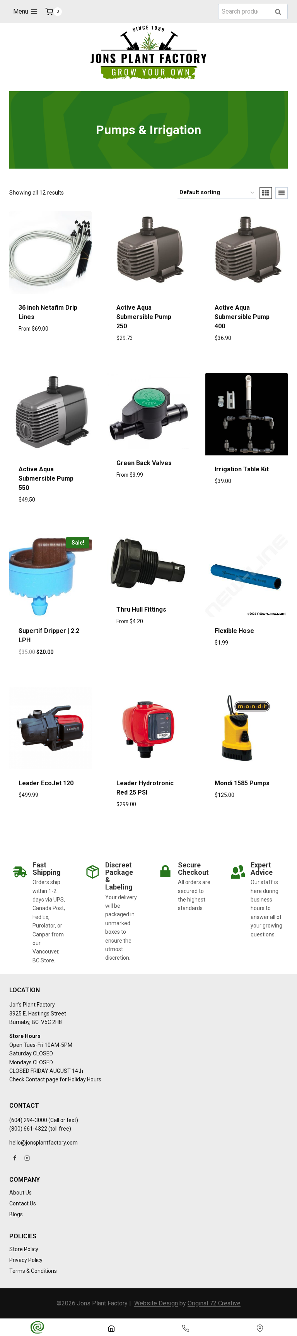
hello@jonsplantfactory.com (43, 1142)
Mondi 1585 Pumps (242, 783)
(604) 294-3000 (28, 1120)
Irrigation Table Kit (242, 469)
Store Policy (23, 1249)
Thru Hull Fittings (141, 609)
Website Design (156, 1303)
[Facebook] (14, 1158)
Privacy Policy (26, 1260)
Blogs (16, 1214)
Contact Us (22, 1203)
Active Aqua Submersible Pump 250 (143, 317)
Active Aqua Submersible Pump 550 (46, 478)
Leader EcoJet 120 (46, 783)
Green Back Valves (144, 463)
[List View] (281, 193)
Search (280, 12)
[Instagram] (27, 1158)
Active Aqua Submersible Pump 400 (242, 317)
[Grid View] (265, 193)
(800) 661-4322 (28, 1129)
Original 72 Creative (214, 1303)
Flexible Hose (234, 630)
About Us (20, 1192)
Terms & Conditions (33, 1271)
